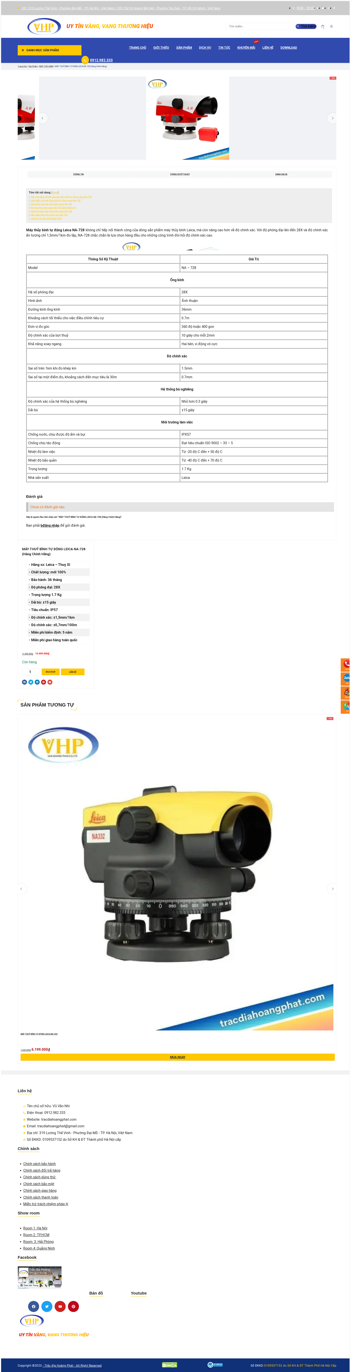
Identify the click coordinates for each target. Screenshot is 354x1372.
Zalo (347, 683)
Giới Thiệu (161, 47)
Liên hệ (267, 47)
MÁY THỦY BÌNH (46, 66)
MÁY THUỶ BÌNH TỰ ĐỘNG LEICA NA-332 (39, 1034)
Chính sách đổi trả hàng (41, 1170)
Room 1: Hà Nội (35, 1228)
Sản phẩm (184, 47)
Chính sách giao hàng (40, 1190)
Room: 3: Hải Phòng (38, 1242)
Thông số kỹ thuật (180, 174)
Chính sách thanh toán (40, 1197)
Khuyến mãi (246, 47)
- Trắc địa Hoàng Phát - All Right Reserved (72, 1365)
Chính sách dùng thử (39, 1177)
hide (55, 192)
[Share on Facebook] (24, 682)
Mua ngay (50, 672)
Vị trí (347, 711)
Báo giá (347, 697)
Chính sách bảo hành (39, 1164)
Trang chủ (137, 47)
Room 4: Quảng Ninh (39, 1248)
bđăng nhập (50, 525)
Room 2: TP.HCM (36, 1235)
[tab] (78, 174)
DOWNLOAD (289, 47)
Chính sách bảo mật (38, 1184)
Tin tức (224, 47)
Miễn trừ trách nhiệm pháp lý (45, 1204)
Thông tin (78, 174)
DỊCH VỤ (205, 47)
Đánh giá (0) (281, 174)
